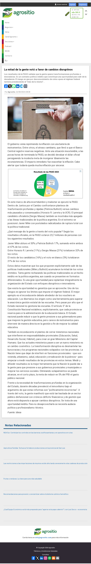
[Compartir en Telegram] (21, 86)
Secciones (9, 42)
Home (7, 23)
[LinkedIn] (41, 558)
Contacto (8, 56)
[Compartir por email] (25, 86)
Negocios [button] (8, 27)
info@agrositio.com (43, 537)
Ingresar (72, 4)
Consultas (45, 554)
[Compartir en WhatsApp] (14, 86)
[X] (37, 558)
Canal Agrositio (10, 37)
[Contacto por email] (57, 558)
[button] (86, 10)
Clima (7, 32)
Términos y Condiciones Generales (45, 551)
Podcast (8, 46)
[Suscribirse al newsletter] (53, 558)
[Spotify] (49, 558)
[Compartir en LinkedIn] (17, 86)
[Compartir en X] (10, 86)
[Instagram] (45, 558)
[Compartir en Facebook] (6, 86)
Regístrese (83, 4)
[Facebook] (33, 558)
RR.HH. (7, 51)
